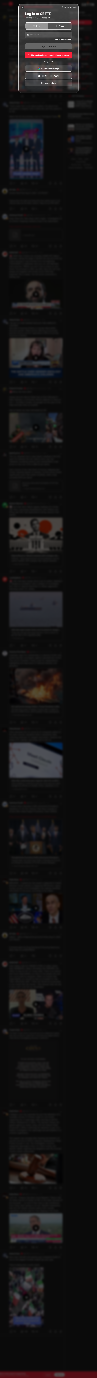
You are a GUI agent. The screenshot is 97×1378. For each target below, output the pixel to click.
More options (50, 83)
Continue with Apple (50, 76)
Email (38, 26)
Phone (61, 26)
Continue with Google (50, 69)
